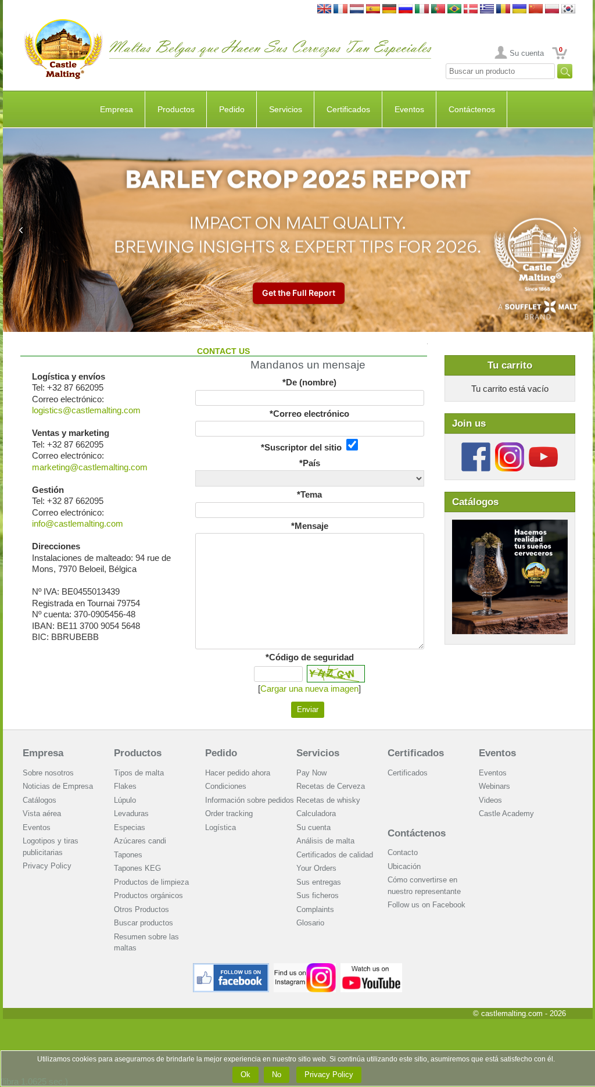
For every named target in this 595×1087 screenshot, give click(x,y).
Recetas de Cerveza (330, 786)
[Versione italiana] (422, 10)
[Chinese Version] (536, 10)
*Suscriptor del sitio (303, 447)
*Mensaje (309, 526)
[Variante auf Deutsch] (389, 10)
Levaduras (131, 813)
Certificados (348, 109)
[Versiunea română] (503, 10)
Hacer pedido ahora (237, 772)
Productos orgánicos (148, 895)
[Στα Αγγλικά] (487, 10)
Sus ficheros (317, 895)
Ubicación (404, 866)
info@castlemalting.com (77, 523)
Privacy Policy (47, 865)
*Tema (309, 494)
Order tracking (229, 813)
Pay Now (311, 772)
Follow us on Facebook (426, 904)
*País (309, 463)
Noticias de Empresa (58, 786)
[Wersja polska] (552, 10)
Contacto (403, 852)
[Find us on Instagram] (305, 967)
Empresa (116, 109)
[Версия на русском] (406, 10)
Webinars (494, 786)
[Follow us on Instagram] (509, 447)
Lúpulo (125, 800)
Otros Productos (141, 909)
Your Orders (316, 868)
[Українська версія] (519, 10)
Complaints (315, 909)
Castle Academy (506, 813)
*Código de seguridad (310, 657)
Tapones (128, 854)
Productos (176, 109)
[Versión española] (373, 10)
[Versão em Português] (438, 10)
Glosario (310, 922)
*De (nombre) (309, 382)
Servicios (285, 109)
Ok (245, 1074)
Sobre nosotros (48, 772)
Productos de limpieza (151, 882)
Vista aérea (42, 813)
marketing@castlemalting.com (90, 467)
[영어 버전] (568, 10)
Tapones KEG (137, 868)
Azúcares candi (140, 840)
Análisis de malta (325, 840)
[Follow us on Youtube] (543, 447)
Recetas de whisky (328, 800)
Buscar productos (143, 922)
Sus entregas (318, 882)
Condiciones (225, 786)
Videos (490, 800)
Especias (129, 827)
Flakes (125, 786)
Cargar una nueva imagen (309, 688)
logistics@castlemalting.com (86, 410)
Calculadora (316, 813)
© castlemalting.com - (519, 1013)
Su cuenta (527, 53)
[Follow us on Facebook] (476, 447)
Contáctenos (472, 109)
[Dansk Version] (471, 10)
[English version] (324, 10)
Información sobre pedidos (249, 800)
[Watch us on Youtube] (371, 967)
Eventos (409, 109)
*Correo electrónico (309, 414)
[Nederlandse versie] (357, 10)
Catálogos (39, 800)
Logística (220, 827)
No (277, 1074)
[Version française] (340, 10)
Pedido (232, 109)
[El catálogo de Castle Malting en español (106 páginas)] (510, 525)
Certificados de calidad (334, 854)
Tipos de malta (139, 772)
